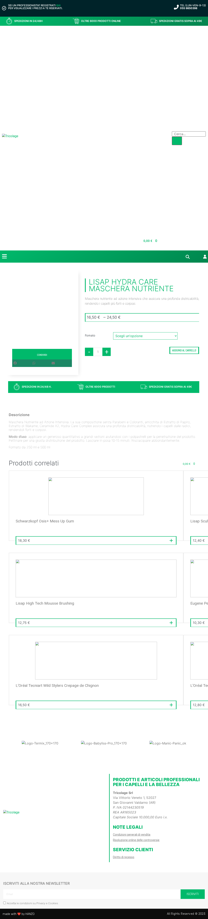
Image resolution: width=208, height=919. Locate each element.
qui (58, 5)
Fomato (90, 335)
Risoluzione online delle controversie (136, 840)
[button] (22, 363)
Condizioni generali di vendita (131, 834)
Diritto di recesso (123, 857)
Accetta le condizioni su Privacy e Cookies (32, 903)
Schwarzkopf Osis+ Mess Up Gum (45, 521)
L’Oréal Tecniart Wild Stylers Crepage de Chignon (57, 685)
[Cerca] (177, 141)
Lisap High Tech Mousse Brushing (45, 603)
